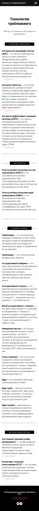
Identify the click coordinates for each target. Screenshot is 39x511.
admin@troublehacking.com (19, 499)
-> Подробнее (8, 79)
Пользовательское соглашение (19, 497)
